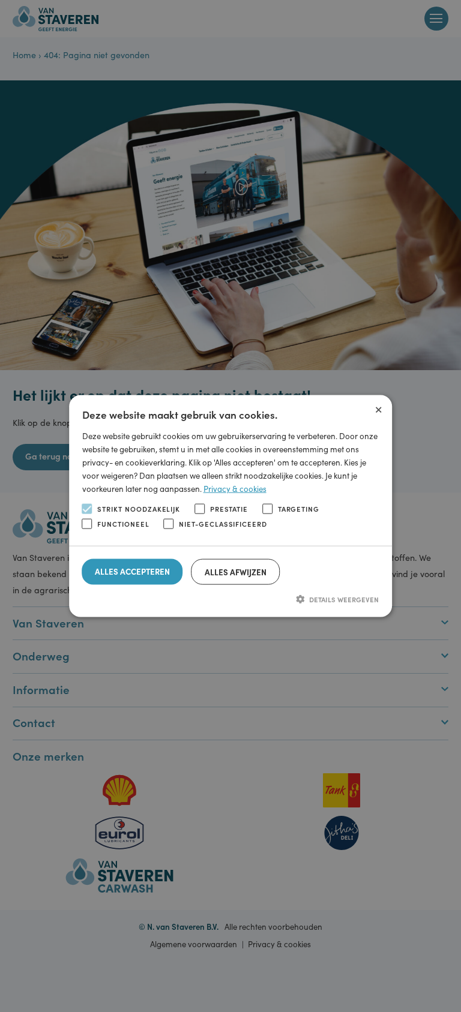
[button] (230, 598)
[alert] (230, 506)
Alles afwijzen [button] (236, 571)
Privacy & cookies (235, 488)
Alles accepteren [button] (132, 570)
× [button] (378, 407)
